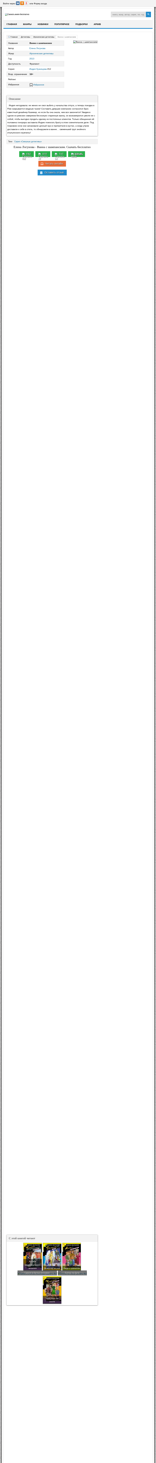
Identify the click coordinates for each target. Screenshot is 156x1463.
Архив (97, 24)
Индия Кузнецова (38, 69)
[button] (18, 4)
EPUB (78, 154)
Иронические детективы (41, 53)
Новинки (43, 24)
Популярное (61, 24)
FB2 (28, 154)
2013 (31, 58)
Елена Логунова (37, 48)
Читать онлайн (54, 163)
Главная (12, 24)
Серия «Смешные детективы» (28, 141)
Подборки (81, 24)
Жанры (27, 24)
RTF (44, 154)
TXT (61, 154)
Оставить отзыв (54, 172)
